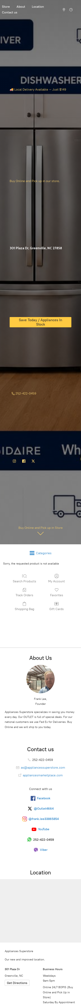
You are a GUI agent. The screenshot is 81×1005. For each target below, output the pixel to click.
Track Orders (24, 595)
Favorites (56, 595)
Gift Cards (56, 609)
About (21, 7)
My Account (56, 581)
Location (38, 7)
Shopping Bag (24, 609)
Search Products (24, 581)
